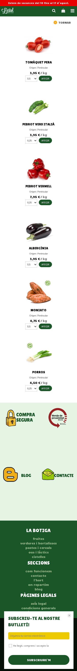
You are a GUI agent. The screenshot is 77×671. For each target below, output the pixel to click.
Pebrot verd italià (38, 124)
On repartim (38, 584)
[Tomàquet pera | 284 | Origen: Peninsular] (38, 44)
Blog (39, 589)
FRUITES (38, 538)
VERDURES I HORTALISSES (38, 543)
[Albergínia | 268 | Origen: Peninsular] (38, 230)
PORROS (38, 372)
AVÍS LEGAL (38, 603)
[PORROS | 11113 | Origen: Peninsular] (38, 354)
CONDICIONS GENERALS (38, 608)
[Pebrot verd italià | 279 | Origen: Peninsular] (38, 106)
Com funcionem (38, 571)
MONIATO (38, 310)
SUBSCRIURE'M (39, 660)
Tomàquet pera (38, 62)
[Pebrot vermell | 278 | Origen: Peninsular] (38, 168)
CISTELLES (38, 557)
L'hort (38, 580)
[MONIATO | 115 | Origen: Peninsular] (38, 292)
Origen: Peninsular (38, 67)
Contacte (38, 575)
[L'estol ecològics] (7, 11)
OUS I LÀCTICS (39, 552)
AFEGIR (45, 78)
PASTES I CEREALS (38, 548)
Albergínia (38, 248)
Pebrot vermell (38, 186)
